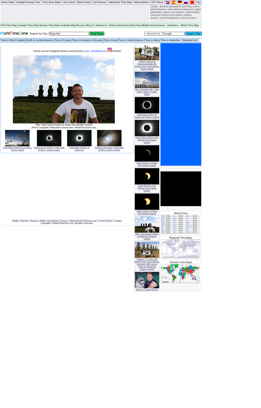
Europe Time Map (49, 25)
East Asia (124, 25)
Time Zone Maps (51, 2)
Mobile (15, 220)
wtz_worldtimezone (97, 51)
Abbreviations (141, 2)
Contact (118, 220)
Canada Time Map (28, 25)
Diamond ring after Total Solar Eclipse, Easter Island (109, 148)
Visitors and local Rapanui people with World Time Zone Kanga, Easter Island (147, 65)
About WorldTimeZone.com (83, 220)
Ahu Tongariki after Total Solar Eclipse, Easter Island (147, 91)
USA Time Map (8, 25)
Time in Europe (62, 40)
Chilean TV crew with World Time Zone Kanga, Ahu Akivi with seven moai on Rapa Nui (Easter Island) (147, 264)
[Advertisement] (75, 14)
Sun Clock (69, 2)
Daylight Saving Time (28, 2)
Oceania (161, 25)
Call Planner (99, 2)
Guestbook (52, 220)
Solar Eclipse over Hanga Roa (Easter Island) (147, 188)
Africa (88, 25)
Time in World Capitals (12, 40)
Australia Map (68, 25)
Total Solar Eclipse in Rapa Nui (79, 148)
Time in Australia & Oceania (87, 40)
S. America (99, 25)
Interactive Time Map (120, 2)
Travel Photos (105, 220)
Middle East (148, 25)
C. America (112, 25)
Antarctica (173, 25)
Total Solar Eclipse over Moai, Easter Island (17, 148)
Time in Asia (110, 40)
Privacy (64, 220)
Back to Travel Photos (147, 289)
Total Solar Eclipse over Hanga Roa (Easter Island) (147, 140)
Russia (80, 25)
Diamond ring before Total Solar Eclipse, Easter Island (49, 148)
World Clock (83, 2)
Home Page (7, 2)
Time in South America (131, 40)
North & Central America (40, 40)
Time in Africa (152, 40)
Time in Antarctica (171, 40)
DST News (157, 2)
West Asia (135, 25)
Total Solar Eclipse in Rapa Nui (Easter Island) (147, 115)
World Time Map (190, 25)
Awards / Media (37, 220)
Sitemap (24, 220)
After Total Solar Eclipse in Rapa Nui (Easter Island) (147, 236)
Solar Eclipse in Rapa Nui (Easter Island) (146, 164)
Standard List (190, 40)
